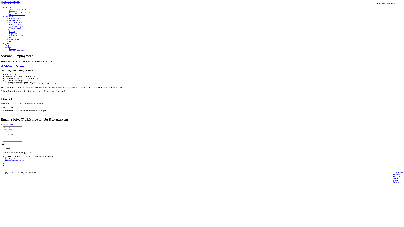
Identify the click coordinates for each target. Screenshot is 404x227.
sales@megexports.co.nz (388, 3)
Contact (7, 45)
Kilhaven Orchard (15, 18)
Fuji (10, 37)
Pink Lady (12, 41)
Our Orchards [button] (10, 17)
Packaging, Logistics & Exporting (20, 13)
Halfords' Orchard (15, 24)
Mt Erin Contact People (17, 15)
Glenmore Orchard (15, 22)
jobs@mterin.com (7, 107)
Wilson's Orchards (15, 28)
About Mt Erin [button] (10, 7)
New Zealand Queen (16, 35)
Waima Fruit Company (16, 26)
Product (7, 43)
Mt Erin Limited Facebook (12, 66)
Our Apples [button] (9, 30)
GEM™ (12, 32)
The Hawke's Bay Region (18, 9)
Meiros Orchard (14, 20)
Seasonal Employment (16, 51)
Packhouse (12, 49)
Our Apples (397, 176)
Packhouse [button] (9, 47)
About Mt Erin (398, 173)
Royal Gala (13, 34)
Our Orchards (398, 174)
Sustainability (13, 11)
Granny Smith (14, 39)
